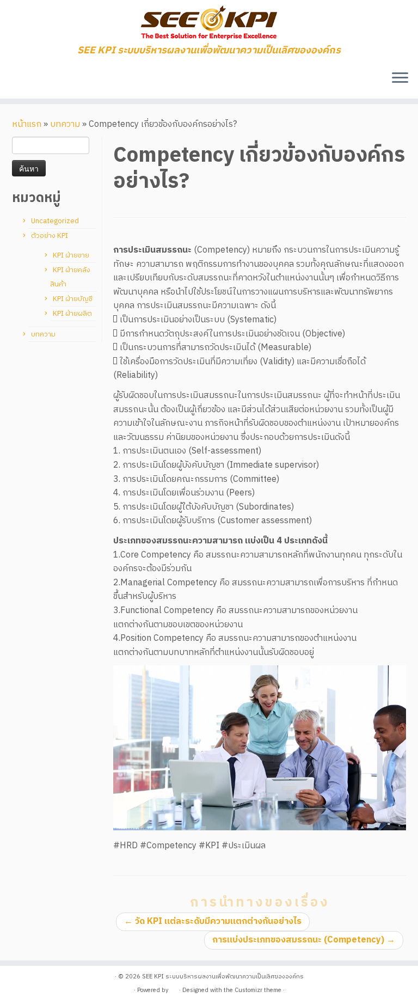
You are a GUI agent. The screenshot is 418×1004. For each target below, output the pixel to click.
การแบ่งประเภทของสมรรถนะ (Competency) (303, 940)
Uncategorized (55, 221)
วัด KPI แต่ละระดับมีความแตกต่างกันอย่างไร (213, 921)
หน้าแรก (26, 124)
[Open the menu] (400, 79)
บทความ (65, 124)
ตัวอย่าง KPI (49, 236)
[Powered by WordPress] (173, 988)
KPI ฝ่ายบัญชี (73, 299)
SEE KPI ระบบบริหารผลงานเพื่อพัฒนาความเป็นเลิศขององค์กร (223, 977)
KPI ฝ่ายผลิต (72, 314)
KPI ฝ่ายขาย (71, 255)
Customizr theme (258, 990)
